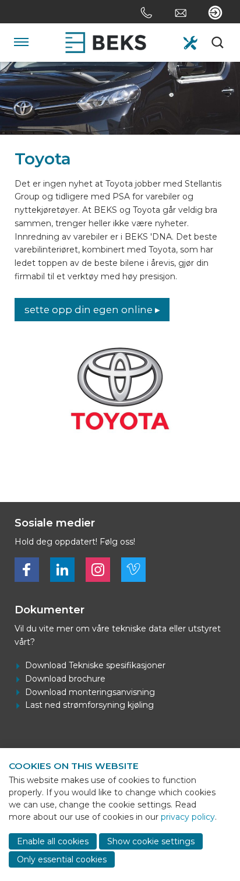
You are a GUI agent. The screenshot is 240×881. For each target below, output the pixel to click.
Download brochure (65, 678)
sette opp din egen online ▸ (92, 309)
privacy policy (188, 817)
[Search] (218, 43)
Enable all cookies (53, 841)
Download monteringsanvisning (90, 692)
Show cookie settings (151, 841)
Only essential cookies (62, 859)
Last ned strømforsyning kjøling (89, 705)
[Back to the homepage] (106, 42)
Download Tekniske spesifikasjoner (95, 665)
